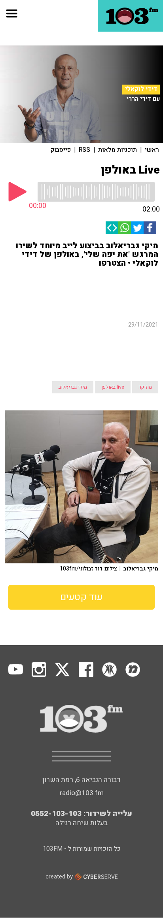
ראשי (152, 150)
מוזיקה (145, 315)
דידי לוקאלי (141, 89)
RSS (84, 150)
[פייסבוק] (150, 227)
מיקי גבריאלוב (73, 315)
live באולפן (112, 315)
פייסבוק (61, 150)
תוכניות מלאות (117, 150)
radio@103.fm (82, 721)
